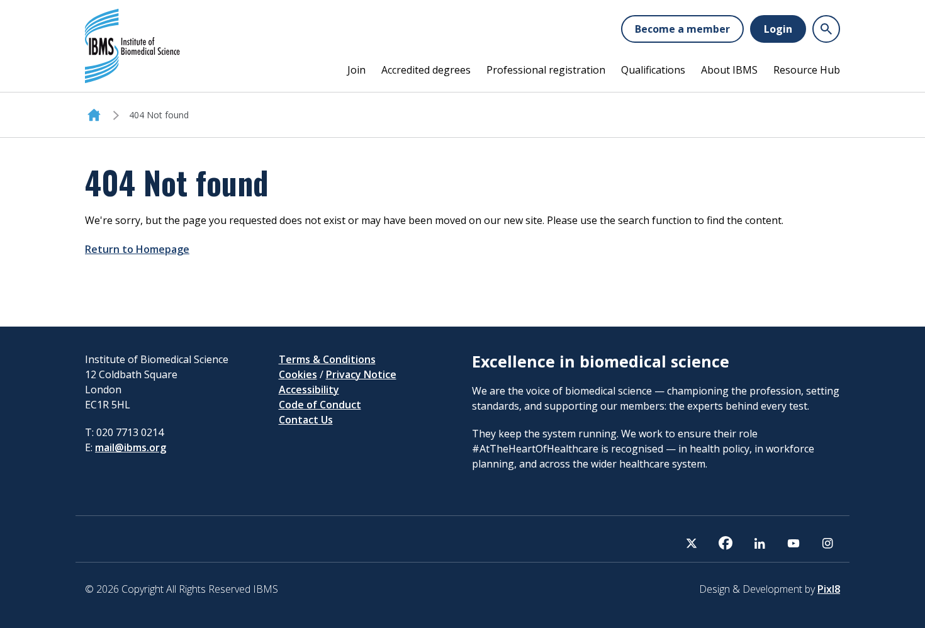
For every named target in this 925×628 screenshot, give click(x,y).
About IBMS (729, 70)
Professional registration (545, 70)
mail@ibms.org (130, 447)
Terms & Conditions (327, 359)
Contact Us (306, 420)
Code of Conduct (320, 405)
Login (778, 29)
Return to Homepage (137, 249)
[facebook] (725, 543)
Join (356, 70)
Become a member (682, 29)
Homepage (94, 115)
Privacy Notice (361, 374)
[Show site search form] (826, 29)
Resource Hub (806, 70)
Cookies (298, 374)
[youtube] (793, 543)
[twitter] (691, 543)
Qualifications (653, 70)
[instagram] (827, 543)
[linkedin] (759, 543)
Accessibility (309, 389)
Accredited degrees (426, 70)
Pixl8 (828, 589)
